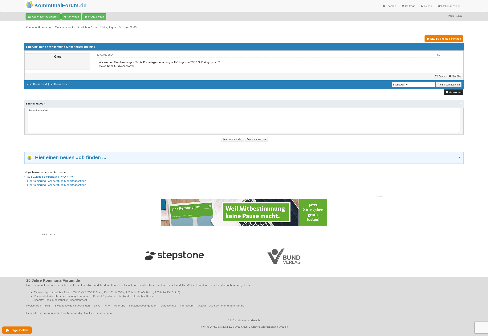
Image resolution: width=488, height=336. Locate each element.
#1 (438, 55)
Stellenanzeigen (451, 5)
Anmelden (72, 16)
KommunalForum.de (38, 27)
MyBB (216, 327)
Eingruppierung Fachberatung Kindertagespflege (56, 180)
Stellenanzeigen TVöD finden (72, 305)
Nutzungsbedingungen (143, 305)
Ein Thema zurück (38, 84)
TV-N (121, 292)
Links (97, 305)
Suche (428, 5)
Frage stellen (95, 16)
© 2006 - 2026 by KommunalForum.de (221, 305)
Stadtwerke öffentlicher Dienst (136, 296)
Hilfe (107, 305)
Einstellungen (104, 312)
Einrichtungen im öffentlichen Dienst (76, 27)
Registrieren (34, 305)
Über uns (119, 305)
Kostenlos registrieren (44, 16)
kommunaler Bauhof (89, 296)
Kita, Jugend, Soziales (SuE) (119, 27)
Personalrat (41, 296)
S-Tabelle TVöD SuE (167, 292)
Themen (390, 5)
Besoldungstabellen (56, 299)
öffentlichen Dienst (121, 285)
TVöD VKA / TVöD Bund (87, 292)
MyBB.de (283, 327)
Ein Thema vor (57, 84)
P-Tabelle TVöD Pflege (139, 292)
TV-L (106, 292)
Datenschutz (168, 305)
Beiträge (410, 5)
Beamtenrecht (78, 299)
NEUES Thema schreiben (445, 38)
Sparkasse (109, 296)
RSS (48, 305)
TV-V (114, 292)
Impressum (186, 305)
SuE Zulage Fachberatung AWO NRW (50, 176)
